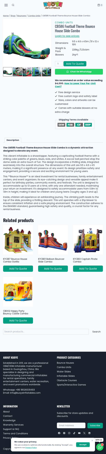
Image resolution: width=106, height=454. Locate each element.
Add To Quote (75, 64)
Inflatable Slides (66, 376)
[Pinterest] (64, 433)
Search (96, 331)
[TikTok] (74, 433)
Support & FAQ (11, 429)
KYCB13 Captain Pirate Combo (85, 260)
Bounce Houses (65, 362)
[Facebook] (59, 433)
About (6, 411)
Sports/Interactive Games (71, 384)
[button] (7, 71)
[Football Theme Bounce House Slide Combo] (27, 43)
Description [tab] (13, 140)
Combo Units (64, 22)
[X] (84, 433)
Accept (82, 444)
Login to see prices (67, 36)
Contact (7, 416)
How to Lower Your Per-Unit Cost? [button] (75, 85)
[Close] (92, 440)
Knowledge (9, 420)
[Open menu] (6, 5)
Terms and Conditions (15, 433)
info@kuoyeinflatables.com (25, 392)
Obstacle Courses (67, 380)
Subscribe (95, 425)
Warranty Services (13, 424)
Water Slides (64, 371)
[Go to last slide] (4, 71)
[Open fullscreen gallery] (48, 64)
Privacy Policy (31, 447)
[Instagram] (69, 433)
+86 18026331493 (25, 389)
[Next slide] (49, 71)
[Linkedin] (89, 433)
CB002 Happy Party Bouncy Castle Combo (15, 312)
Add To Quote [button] (18, 268)
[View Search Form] (13, 5)
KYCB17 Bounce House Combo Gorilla (15, 260)
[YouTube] (79, 433)
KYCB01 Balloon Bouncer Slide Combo (51, 260)
